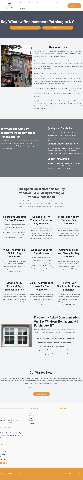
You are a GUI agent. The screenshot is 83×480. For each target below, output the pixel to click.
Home (22, 3)
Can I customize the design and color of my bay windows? (54, 342)
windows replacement (53, 329)
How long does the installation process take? (51, 346)
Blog (30, 418)
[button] (74, 5)
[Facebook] (1, 463)
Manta (2, 449)
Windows (38, 3)
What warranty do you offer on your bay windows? (52, 354)
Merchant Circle (5, 452)
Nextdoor (3, 454)
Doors (47, 3)
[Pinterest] (7, 463)
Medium (2, 459)
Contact (22, 8)
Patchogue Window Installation (43, 53)
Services (29, 3)
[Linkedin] (4, 463)
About (55, 3)
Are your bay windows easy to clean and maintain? (52, 350)
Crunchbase (3, 457)
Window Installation (15, 140)
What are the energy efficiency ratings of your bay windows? (55, 338)
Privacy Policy (68, 474)
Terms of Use (78, 474)
